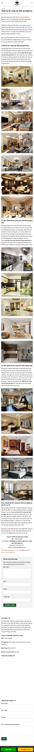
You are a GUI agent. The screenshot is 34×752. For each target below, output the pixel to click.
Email (5, 589)
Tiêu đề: (3, 717)
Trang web (6, 597)
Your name (4, 703)
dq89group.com (13, 533)
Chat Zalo (8, 749)
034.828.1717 (25, 749)
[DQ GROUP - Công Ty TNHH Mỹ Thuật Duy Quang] (17, 3)
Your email (4, 710)
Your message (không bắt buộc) (10, 724)
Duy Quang (17, 13)
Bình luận (6, 567)
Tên (4, 581)
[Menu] (2, 3)
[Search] (32, 2)
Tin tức (3, 8)
